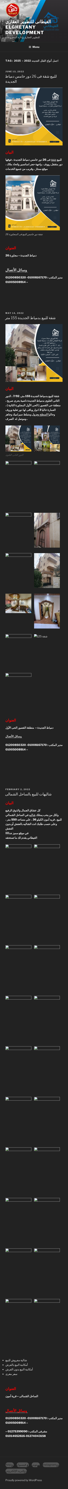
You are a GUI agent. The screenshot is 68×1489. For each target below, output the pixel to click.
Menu (35, 46)
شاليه (32, 815)
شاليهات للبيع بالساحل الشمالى (28, 794)
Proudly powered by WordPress (23, 1480)
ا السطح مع (43, 414)
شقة (53, 159)
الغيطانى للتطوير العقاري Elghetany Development (28, 27)
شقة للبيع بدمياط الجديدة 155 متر (30, 318)
